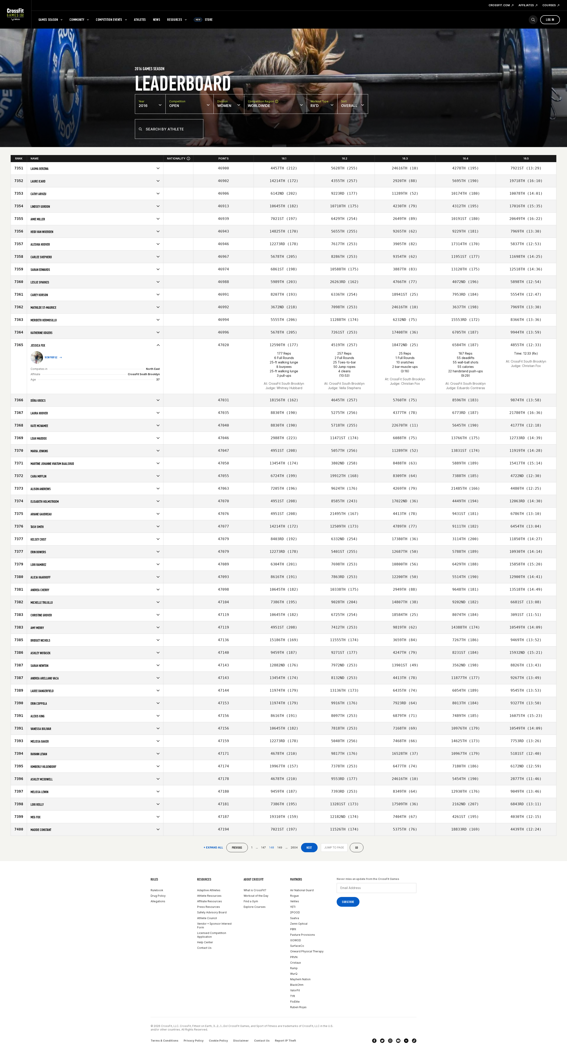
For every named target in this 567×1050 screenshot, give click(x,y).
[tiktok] (414, 1040)
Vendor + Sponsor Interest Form (214, 925)
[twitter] (382, 1040)
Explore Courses (255, 906)
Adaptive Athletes (208, 890)
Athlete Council (207, 918)
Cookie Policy (218, 1040)
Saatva (294, 918)
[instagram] (390, 1040)
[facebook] (374, 1040)
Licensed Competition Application (211, 934)
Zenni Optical (298, 923)
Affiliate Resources (209, 901)
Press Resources (208, 906)
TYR (292, 996)
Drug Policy (158, 895)
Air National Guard (302, 890)
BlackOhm (296, 984)
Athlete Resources (209, 895)
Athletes (140, 19)
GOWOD (295, 940)
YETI (292, 906)
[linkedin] (406, 1040)
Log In (550, 19)
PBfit (293, 929)
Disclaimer (241, 1040)
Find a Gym (251, 901)
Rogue (294, 895)
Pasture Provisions (302, 934)
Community (77, 19)
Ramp (294, 968)
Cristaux (295, 962)
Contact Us (204, 947)
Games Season (48, 19)
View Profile (51, 357)
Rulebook (157, 890)
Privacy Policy (194, 1040)
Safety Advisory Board (212, 912)
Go (356, 848)
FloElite (295, 1001)
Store (204, 19)
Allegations (158, 901)
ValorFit (295, 990)
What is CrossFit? (255, 890)
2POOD (295, 912)
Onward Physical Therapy (307, 951)
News (156, 19)
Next (309, 848)
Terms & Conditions (164, 1040)
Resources (174, 19)
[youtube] (398, 1040)
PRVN (293, 957)
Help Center (205, 942)
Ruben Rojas (298, 1007)
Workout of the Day (256, 895)
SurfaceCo (297, 945)
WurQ (293, 973)
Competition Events (109, 19)
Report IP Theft (285, 1040)
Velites (294, 901)
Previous (237, 848)
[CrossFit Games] (15, 14)
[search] (533, 19)
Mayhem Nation (300, 979)
